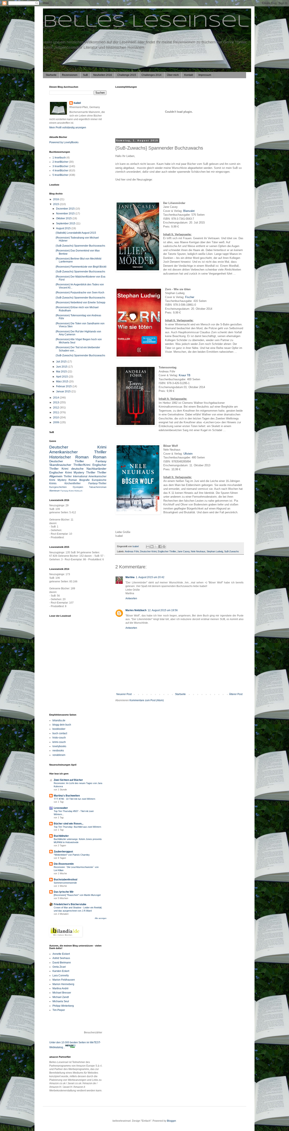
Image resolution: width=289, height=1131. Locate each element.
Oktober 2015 (64, 218)
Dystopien (78, 487)
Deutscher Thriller (66, 461)
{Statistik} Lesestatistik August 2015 (76, 232)
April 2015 (62, 376)
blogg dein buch (61, 724)
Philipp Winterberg (63, 1005)
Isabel (77, 102)
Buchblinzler (61, 835)
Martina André (60, 988)
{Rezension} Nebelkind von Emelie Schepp (80, 302)
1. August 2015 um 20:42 (150, 577)
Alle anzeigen (100, 918)
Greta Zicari (59, 966)
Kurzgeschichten (58, 487)
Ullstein (188, 453)
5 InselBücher (60, 174)
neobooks (58, 750)
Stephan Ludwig (215, 551)
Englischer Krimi (60, 472)
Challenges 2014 (151, 75)
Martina (130, 577)
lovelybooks (59, 746)
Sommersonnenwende (65, 882)
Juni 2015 (62, 366)
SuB (85, 75)
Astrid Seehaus (61, 958)
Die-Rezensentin (64, 863)
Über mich (173, 75)
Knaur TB (184, 375)
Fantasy (101, 461)
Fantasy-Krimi (67, 491)
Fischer (189, 297)
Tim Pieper (58, 1010)
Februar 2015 (64, 386)
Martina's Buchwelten (67, 795)
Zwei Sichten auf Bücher (68, 780)
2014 (56, 397)
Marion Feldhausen (63, 979)
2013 (56, 402)
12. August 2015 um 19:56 (163, 610)
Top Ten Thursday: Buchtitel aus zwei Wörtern (77, 827)
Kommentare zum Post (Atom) (146, 700)
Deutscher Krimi (148, 551)
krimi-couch (59, 742)
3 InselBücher (60, 166)
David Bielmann (61, 962)
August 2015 (63, 228)
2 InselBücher (60, 161)
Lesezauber (61, 807)
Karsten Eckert (60, 971)
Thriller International (75, 476)
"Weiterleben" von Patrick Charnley (72, 854)
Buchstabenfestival (65, 879)
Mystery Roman (67, 480)
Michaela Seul (60, 1001)
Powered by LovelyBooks (63, 142)
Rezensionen (69, 75)
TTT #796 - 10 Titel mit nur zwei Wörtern (74, 799)
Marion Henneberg (63, 984)
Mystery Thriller (84, 472)
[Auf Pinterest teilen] (164, 546)
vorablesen (58, 755)
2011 (56, 412)
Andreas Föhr (132, 551)
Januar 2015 (63, 391)
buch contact (59, 733)
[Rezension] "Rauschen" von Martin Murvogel (77, 895)
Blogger (171, 1120)
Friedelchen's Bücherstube (70, 904)
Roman (99, 457)
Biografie (84, 480)
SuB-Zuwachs (231, 551)
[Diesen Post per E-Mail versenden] (148, 546)
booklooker (58, 728)
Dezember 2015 (65, 208)
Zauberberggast (63, 851)
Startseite (51, 75)
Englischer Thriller (167, 551)
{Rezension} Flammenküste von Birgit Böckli (81, 266)
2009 (56, 422)
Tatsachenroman (97, 487)
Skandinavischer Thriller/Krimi (69, 464)
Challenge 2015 (126, 75)
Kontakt (188, 75)
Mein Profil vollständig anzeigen (67, 127)
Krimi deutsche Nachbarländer (84, 468)
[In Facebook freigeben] (160, 546)
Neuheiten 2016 (102, 75)
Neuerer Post (124, 694)
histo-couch (59, 737)
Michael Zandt (60, 997)
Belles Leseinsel (146, 22)
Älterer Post (235, 694)
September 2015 (66, 223)
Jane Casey (183, 551)
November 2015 (65, 213)
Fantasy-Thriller (97, 483)
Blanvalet (189, 210)
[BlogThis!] (152, 546)
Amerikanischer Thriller (77, 452)
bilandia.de (58, 720)
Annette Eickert (61, 953)
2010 (56, 417)
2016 (56, 199)
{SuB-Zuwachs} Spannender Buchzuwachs (80, 245)
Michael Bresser (61, 992)
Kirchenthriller (73, 483)
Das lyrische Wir (64, 891)
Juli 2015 (61, 361)
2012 (56, 407)
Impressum (204, 75)
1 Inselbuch (59, 157)
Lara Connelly (60, 975)
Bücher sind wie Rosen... (68, 823)
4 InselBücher (60, 170)
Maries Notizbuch (135, 610)
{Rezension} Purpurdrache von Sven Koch (80, 292)
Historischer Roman (69, 457)
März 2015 (62, 381)
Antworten (131, 598)
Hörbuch (78, 491)
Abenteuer (54, 490)
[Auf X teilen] (156, 546)
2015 (56, 204)
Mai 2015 (61, 371)
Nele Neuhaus (198, 551)
